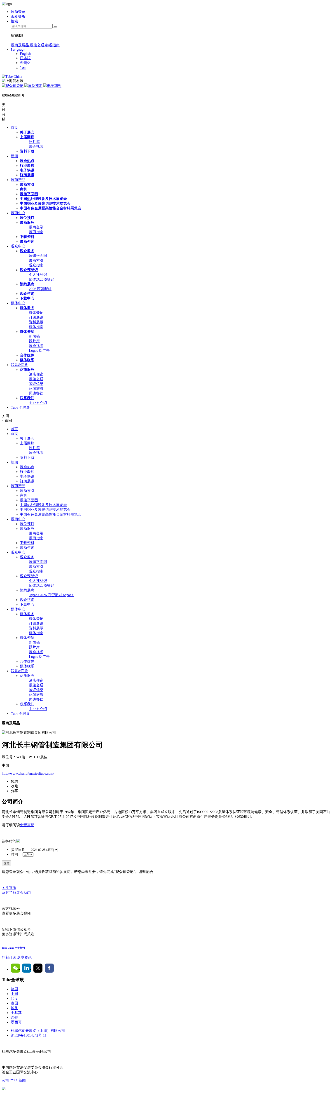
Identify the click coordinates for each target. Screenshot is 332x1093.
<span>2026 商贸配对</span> (51, 595)
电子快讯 (27, 170)
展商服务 (27, 222)
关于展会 (27, 132)
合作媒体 (27, 355)
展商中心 (18, 213)
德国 (14, 989)
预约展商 (27, 284)
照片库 (34, 142)
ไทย (23, 68)
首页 (14, 127)
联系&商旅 (19, 365)
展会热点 (27, 161)
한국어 (25, 63)
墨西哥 (16, 1022)
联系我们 (27, 398)
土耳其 (16, 1013)
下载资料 (27, 237)
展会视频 (36, 146)
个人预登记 (38, 275)
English (25, 54)
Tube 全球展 (20, 407)
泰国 (14, 1003)
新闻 (14, 156)
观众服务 (27, 251)
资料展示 (36, 322)
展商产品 (18, 180)
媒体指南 (36, 327)
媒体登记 (36, 312)
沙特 (14, 1017)
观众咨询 (27, 294)
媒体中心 (18, 303)
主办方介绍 (38, 403)
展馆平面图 (29, 194)
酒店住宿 (36, 374)
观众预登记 (14, 86)
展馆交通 (37, 45)
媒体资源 (27, 331)
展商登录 (36, 227)
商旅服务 (27, 369)
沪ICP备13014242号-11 (29, 1035)
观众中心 (18, 246)
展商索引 (27, 184)
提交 (6, 863)
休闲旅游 (36, 388)
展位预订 (27, 218)
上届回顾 (27, 137)
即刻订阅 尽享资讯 (17, 957)
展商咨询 (27, 241)
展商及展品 (20, 45)
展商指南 (36, 232)
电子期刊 (54, 86)
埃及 (14, 1008)
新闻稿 (34, 336)
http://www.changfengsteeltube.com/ (28, 773)
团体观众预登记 (41, 279)
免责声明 (27, 825)
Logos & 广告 (39, 350)
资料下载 (27, 151)
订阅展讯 (27, 175)
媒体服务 (27, 308)
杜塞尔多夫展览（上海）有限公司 (38, 1030)
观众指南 (36, 265)
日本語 (25, 58)
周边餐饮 (36, 393)
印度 (14, 998)
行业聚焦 (27, 165)
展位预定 (35, 86)
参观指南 (52, 45)
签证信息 (36, 384)
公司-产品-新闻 (14, 1080)
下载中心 (27, 298)
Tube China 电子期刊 (13, 947)
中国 (14, 994)
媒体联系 (27, 360)
